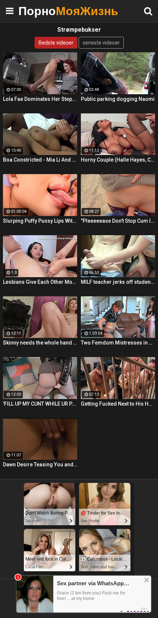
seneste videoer (101, 43)
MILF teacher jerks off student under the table (118, 282)
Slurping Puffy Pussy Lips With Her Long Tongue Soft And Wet (40, 221)
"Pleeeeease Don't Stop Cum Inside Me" (118, 221)
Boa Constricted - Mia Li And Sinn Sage (40, 160)
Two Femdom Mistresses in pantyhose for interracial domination (118, 343)
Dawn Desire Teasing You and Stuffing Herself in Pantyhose (40, 464)
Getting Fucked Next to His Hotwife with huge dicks (118, 404)
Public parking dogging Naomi (118, 99)
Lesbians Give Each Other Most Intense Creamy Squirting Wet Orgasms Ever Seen (40, 282)
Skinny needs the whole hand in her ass (40, 343)
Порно (36, 11)
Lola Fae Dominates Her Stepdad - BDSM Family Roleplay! (40, 99)
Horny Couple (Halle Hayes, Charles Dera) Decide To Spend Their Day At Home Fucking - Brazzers (118, 160)
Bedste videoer (56, 43)
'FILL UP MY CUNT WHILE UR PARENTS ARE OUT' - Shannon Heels (40, 404)
